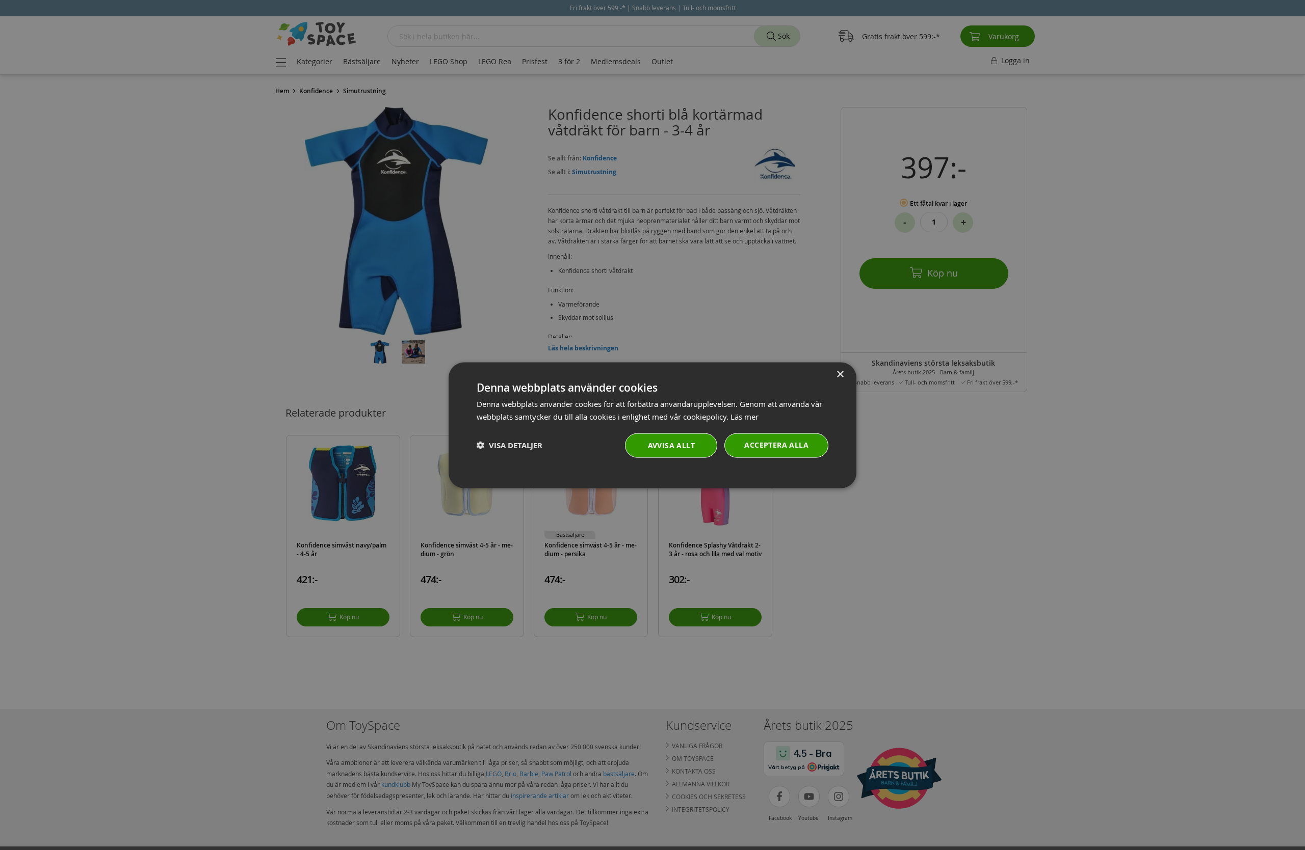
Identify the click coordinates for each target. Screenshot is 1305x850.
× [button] (840, 374)
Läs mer (744, 416)
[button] (509, 445)
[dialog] (652, 425)
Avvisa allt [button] (671, 445)
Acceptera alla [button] (776, 444)
